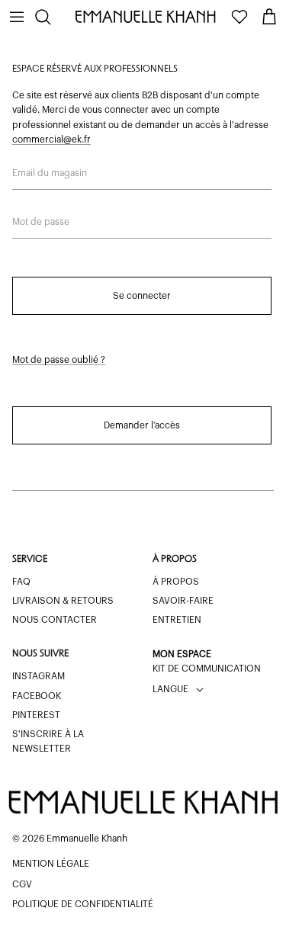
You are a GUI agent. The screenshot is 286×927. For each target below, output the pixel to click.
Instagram (38, 676)
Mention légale (50, 863)
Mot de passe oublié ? (58, 359)
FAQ (21, 581)
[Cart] (269, 17)
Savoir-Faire (183, 600)
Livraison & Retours (63, 600)
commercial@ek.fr (51, 139)
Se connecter (142, 295)
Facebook (36, 696)
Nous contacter (54, 619)
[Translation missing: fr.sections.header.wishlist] (239, 17)
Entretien (177, 619)
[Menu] (17, 17)
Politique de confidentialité (82, 904)
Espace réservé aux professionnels (95, 69)
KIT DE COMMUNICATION (207, 668)
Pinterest (36, 715)
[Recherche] (50, 17)
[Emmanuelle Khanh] (147, 16)
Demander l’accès (142, 425)
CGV (22, 884)
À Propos (176, 581)
